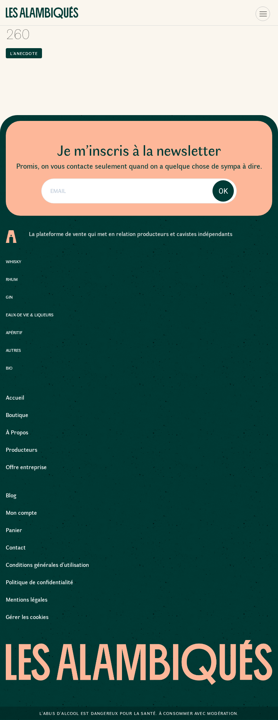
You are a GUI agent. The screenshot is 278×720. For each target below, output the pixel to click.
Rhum (12, 279)
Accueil (15, 397)
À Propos (17, 432)
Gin (9, 297)
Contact (16, 547)
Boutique (17, 414)
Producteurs (21, 449)
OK (223, 191)
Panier (14, 530)
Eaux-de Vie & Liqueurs (30, 314)
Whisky (13, 261)
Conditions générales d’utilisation (47, 564)
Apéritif (14, 332)
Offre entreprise (26, 467)
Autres (13, 350)
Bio (9, 368)
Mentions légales (26, 599)
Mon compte (21, 512)
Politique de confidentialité (39, 582)
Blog (11, 495)
